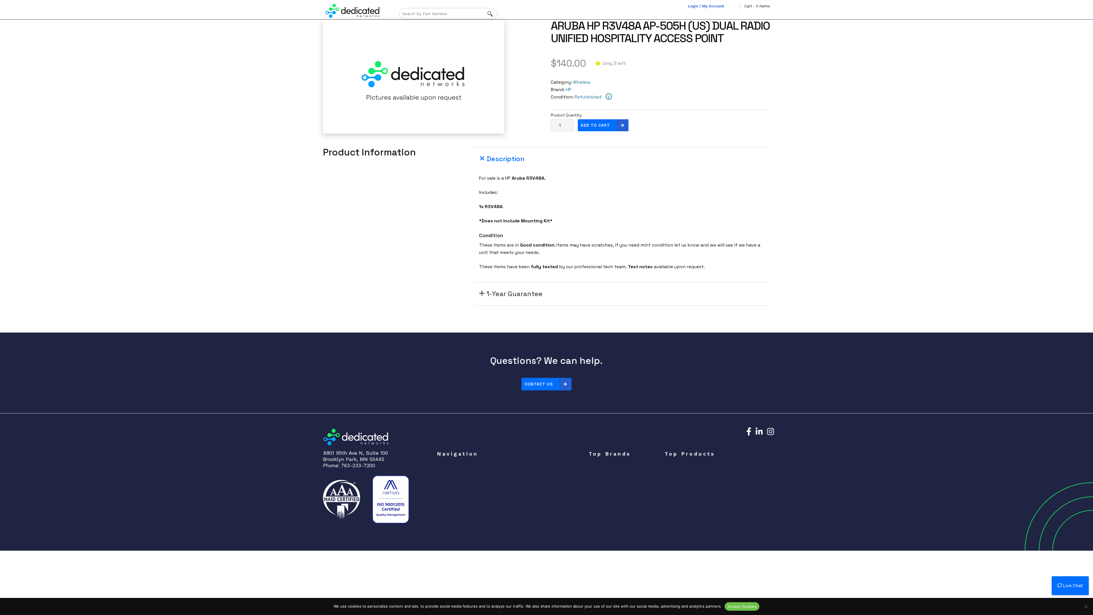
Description (505, 158)
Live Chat (1072, 586)
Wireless (582, 82)
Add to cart (595, 125)
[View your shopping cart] (735, 6)
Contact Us (539, 384)
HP (569, 90)
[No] (1086, 606)
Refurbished (588, 97)
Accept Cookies (742, 606)
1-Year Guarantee (514, 293)
